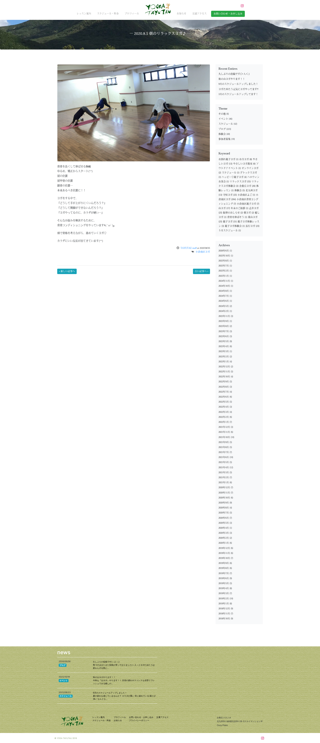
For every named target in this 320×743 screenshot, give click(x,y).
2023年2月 (224, 356)
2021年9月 (224, 442)
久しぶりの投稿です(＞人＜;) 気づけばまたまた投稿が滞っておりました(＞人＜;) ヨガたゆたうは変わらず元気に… (124, 664)
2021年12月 (224, 427)
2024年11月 (224, 281)
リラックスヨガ (240, 181)
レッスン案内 (84, 13)
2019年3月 (224, 593)
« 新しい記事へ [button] (67, 271)
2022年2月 (224, 417)
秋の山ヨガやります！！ (232, 79)
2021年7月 (224, 452)
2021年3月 (224, 472)
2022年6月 (224, 397)
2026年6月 (224, 251)
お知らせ (181, 13)
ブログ (222, 129)
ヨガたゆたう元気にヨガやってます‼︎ (238, 89)
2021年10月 (224, 437)
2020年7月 (224, 513)
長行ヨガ (252, 226)
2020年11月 (224, 493)
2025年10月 (224, 256)
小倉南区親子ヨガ (248, 204)
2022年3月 (224, 412)
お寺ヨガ (245, 159)
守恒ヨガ (230, 195)
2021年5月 (224, 462)
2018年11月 (224, 613)
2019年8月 (224, 568)
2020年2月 (224, 538)
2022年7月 (224, 392)
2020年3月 (224, 533)
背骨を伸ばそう (237, 217)
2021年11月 (224, 432)
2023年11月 (224, 316)
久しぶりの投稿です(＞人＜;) (234, 74)
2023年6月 (224, 336)
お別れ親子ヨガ (229, 159)
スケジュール (226, 124)
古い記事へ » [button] (201, 271)
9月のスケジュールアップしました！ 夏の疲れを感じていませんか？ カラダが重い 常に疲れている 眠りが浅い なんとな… (124, 695)
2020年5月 (224, 523)
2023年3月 (224, 351)
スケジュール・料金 (108, 13)
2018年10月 (224, 618)
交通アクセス (199, 13)
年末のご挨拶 (239, 208)
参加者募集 (225, 139)
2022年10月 (224, 376)
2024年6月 (224, 301)
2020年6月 (224, 518)
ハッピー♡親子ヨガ (234, 177)
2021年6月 (224, 457)
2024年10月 (224, 286)
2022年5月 (224, 402)
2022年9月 (224, 381)
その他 (222, 114)
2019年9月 (224, 563)
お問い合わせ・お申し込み (141, 717)
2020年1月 (224, 543)
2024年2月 (224, 311)
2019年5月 (224, 583)
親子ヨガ (230, 221)
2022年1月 (224, 422)
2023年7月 (224, 331)
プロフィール (132, 13)
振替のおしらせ (233, 213)
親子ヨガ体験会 (235, 226)
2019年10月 (224, 558)
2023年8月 (224, 326)
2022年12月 (224, 366)
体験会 (222, 134)
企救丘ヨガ (247, 186)
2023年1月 (224, 361)
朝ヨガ (249, 213)
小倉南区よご (246, 195)
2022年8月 (224, 387)
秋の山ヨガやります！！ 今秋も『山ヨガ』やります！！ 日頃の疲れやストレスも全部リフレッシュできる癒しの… (124, 680)
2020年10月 (224, 498)
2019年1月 (224, 603)
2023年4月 (224, 346)
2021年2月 (224, 477)
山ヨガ (224, 208)
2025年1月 (224, 276)
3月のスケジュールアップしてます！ (238, 94)
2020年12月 (224, 487)
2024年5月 (224, 306)
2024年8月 (224, 291)
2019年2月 (224, 598)
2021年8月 (224, 447)
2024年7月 (224, 296)
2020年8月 (224, 508)
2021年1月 (224, 482)
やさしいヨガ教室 (244, 164)
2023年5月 (224, 341)
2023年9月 (224, 321)
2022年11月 (224, 371)
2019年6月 (224, 578)
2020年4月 (224, 528)
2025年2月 (224, 271)
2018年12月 (224, 608)
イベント (223, 119)
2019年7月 (224, 573)
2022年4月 (224, 407)
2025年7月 (224, 266)
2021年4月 (224, 467)
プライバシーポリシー (139, 720)
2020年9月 (224, 503)
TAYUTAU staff (189, 248)
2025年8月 (224, 261)
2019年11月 (224, 553)
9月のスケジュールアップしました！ (238, 84)
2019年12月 (224, 548)
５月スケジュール (230, 230)
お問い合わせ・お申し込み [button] (228, 14)
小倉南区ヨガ (203, 252)
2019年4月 (224, 588)
